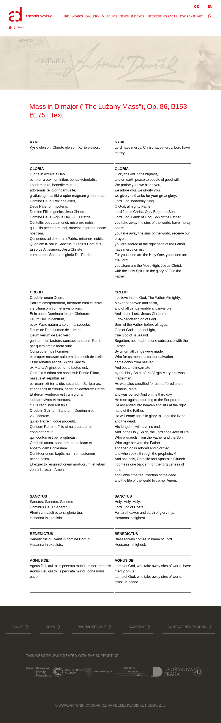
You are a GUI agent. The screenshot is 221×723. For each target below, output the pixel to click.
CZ (196, 7)
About (17, 627)
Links (50, 627)
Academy (137, 627)
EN (209, 7)
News (124, 16)
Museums (109, 16)
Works (77, 16)
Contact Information (186, 627)
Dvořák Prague (91, 627)
